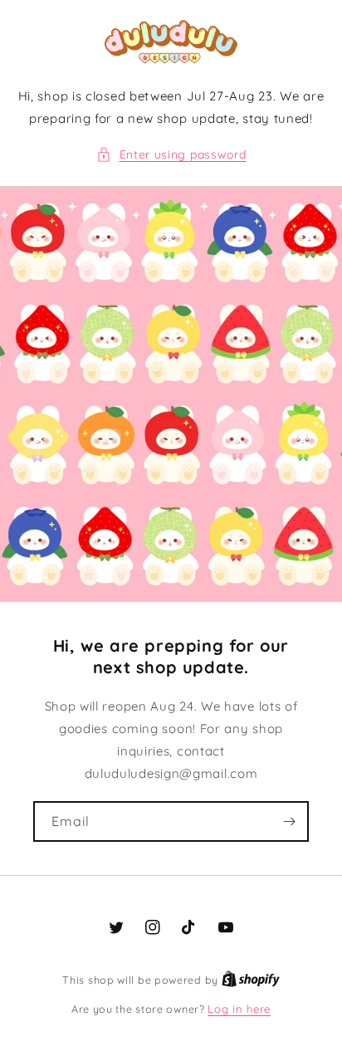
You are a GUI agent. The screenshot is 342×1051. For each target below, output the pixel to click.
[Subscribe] (289, 821)
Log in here (239, 1008)
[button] (171, 154)
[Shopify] (251, 979)
